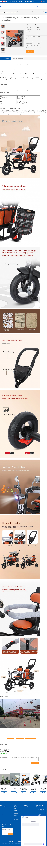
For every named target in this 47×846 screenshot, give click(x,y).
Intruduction (16, 813)
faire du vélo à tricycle (19, 738)
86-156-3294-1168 (30, 1)
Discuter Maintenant (11, 12)
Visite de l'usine (27, 6)
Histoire (15, 815)
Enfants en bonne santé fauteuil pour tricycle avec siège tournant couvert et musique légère (43, 790)
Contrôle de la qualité (35, 6)
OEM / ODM (26, 811)
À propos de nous (19, 6)
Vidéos (13, 6)
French (43, 1)
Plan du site (11, 841)
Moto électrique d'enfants (4, 811)
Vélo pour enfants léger (4, 816)
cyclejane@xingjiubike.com (17, 1)
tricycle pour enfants (10, 738)
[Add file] (23, 844)
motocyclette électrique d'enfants (6, 814)
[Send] (44, 844)
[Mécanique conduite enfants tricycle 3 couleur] (26, 779)
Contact (34, 762)
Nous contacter (3, 12)
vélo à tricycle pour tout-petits (31, 738)
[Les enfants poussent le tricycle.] (6, 779)
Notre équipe (16, 819)
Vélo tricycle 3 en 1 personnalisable (13, 788)
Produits (9, 6)
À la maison (4, 6)
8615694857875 (8, 751)
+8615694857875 (3, 750)
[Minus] (44, 817)
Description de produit (17, 58)
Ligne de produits (27, 809)
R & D (25, 814)
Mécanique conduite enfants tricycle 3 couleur (23, 788)
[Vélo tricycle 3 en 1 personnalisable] (16, 779)
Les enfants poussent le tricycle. (3, 788)
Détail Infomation (5, 58)
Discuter (30, 51)
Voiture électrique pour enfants (5, 809)
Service (15, 817)
